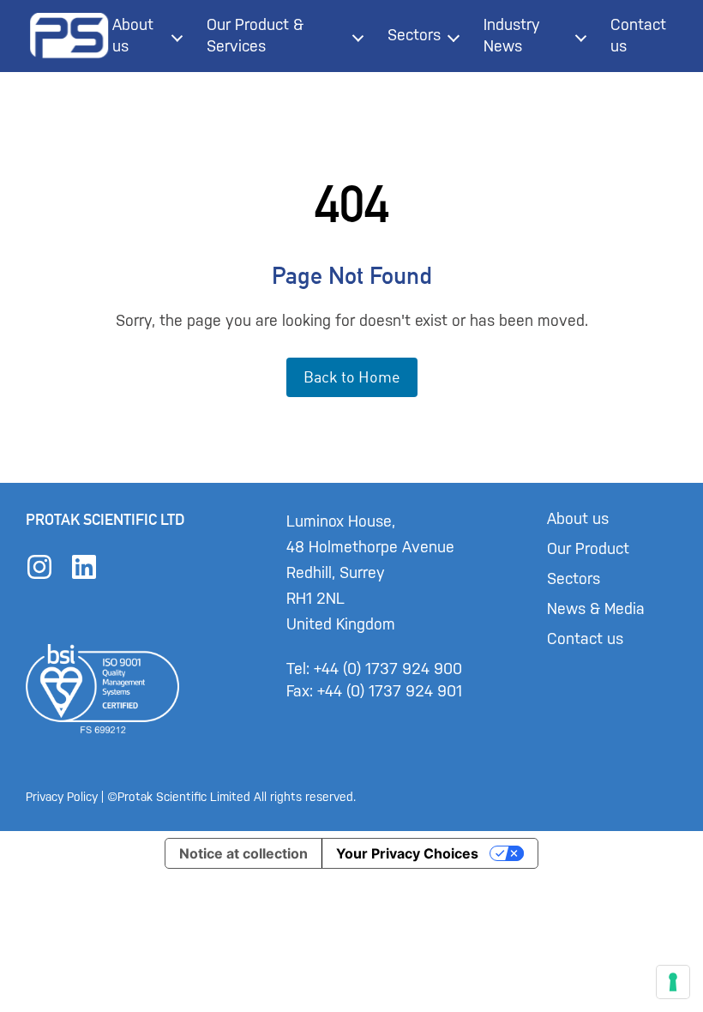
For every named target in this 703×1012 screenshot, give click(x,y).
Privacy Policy (62, 797)
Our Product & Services (255, 35)
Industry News (512, 35)
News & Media (596, 608)
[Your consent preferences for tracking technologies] (673, 982)
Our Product (588, 548)
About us (132, 35)
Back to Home (351, 376)
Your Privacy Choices (407, 853)
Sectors (414, 35)
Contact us (638, 35)
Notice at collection (243, 853)
